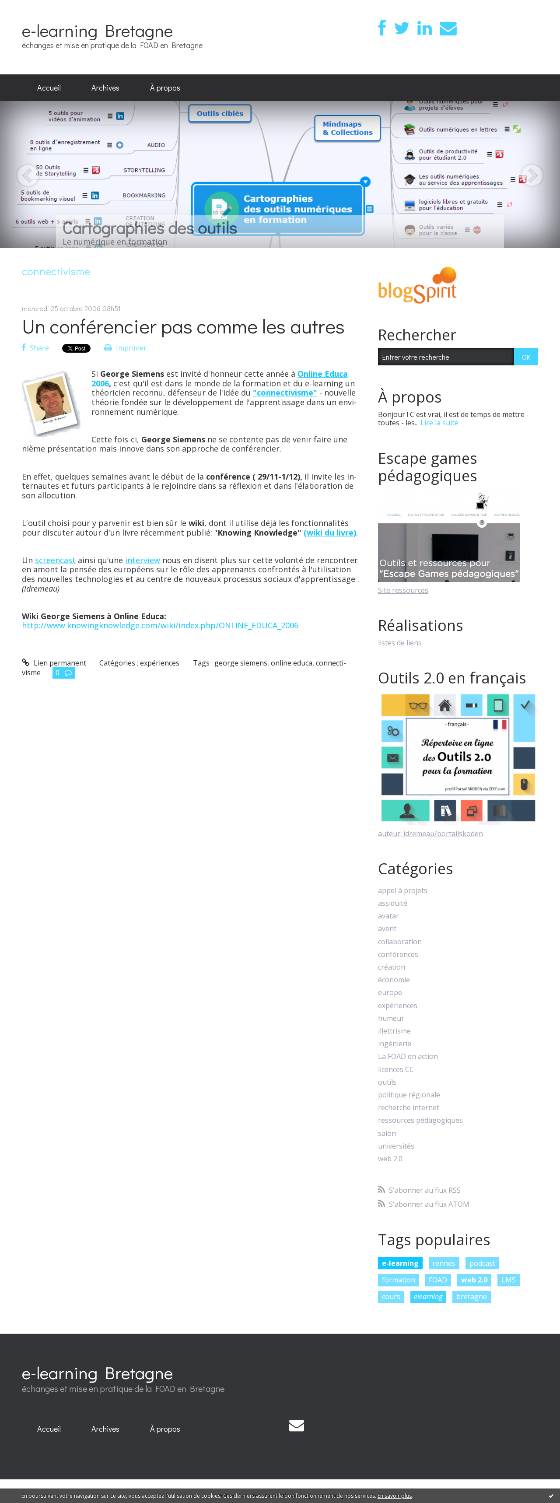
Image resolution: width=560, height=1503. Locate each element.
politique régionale (409, 1095)
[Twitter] (402, 28)
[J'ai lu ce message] (551, 1495)
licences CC (396, 1069)
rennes (443, 1263)
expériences (159, 663)
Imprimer (130, 348)
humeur (391, 1018)
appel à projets (402, 890)
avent (387, 929)
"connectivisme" (285, 392)
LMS (508, 1280)
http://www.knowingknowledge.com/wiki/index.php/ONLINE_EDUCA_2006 (160, 625)
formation (398, 1280)
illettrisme (394, 1031)
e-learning (400, 1263)
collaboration (400, 942)
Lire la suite (439, 422)
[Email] (448, 28)
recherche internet (408, 1108)
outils (387, 1082)
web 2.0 (390, 1159)
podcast (482, 1263)
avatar (388, 916)
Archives (105, 87)
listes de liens (400, 643)
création (391, 967)
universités (396, 1146)
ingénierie (394, 1044)
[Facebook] (382, 28)
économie (394, 980)
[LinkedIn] (424, 28)
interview (142, 560)
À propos (165, 87)
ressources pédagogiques (420, 1120)
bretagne (471, 1296)
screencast (55, 560)
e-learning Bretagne (97, 30)
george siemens (240, 663)
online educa (291, 663)
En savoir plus (395, 1495)
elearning (428, 1296)
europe (390, 992)
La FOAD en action (408, 1056)
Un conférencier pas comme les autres (183, 326)
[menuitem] (49, 88)
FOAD (438, 1280)
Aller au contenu (31, 8)
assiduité (392, 903)
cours (391, 1296)
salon (387, 1133)
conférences (398, 954)
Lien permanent (59, 663)
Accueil (49, 87)
